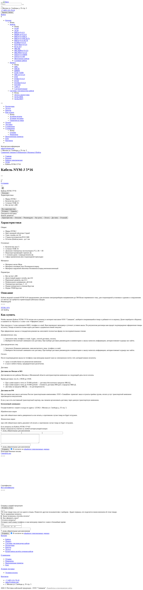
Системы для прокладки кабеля (22, 91)
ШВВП (17, 71)
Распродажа (9, 106)
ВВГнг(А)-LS (19, 32)
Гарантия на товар (17, 120)
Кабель (12, 24)
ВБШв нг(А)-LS (20, 34)
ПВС (16, 67)
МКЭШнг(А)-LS (20, 52)
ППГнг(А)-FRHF (20, 55)
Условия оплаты (16, 116)
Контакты (9, 140)
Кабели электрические (14, 160)
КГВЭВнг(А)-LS (20, 44)
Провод (13, 63)
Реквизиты (14, 134)
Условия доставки (16, 118)
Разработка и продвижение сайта (59, 588)
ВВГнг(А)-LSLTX (21, 40)
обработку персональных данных (36, 449)
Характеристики (7, 218)
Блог (7, 138)
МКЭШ (17, 48)
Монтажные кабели (21, 59)
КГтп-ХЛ (17, 46)
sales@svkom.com (7, 148)
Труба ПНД (18, 99)
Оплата (8, 122)
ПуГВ (16, 81)
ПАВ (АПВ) (19, 73)
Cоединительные (20, 89)
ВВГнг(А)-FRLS (20, 36)
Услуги (8, 108)
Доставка (8, 124)
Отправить (5, 449)
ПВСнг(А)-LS (19, 75)
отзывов (4, 183)
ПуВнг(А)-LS (19, 79)
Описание (18, 218)
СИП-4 (17, 87)
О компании (10, 126)
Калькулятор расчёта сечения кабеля (19, 551)
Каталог (8, 158)
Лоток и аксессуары (21, 95)
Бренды (8, 110)
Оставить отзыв (7, 508)
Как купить (9, 112)
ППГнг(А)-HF (19, 57)
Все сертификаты (7, 487)
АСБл (16, 30)
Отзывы (13, 132)
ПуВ (16, 77)
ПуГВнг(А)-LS (20, 83)
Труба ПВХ (18, 97)
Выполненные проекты (14, 136)
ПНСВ (16, 69)
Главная (8, 156)
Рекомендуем (28, 218)
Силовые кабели (20, 61)
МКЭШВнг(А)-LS (21, 50)
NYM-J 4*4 (5, 308)
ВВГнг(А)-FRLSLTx (22, 38)
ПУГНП (17, 85)
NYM (16, 28)
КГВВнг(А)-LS (20, 42)
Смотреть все (6, 453)
